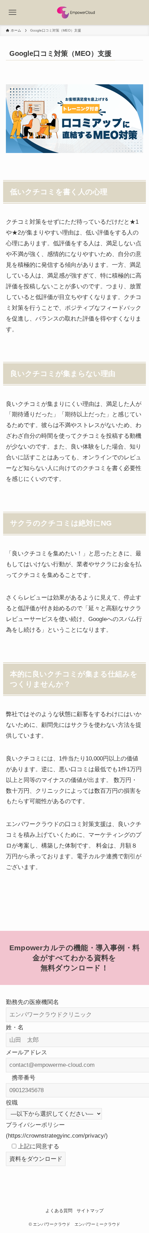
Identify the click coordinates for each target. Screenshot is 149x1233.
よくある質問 (58, 1210)
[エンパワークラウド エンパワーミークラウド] (74, 12)
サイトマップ (90, 1210)
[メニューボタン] (12, 12)
